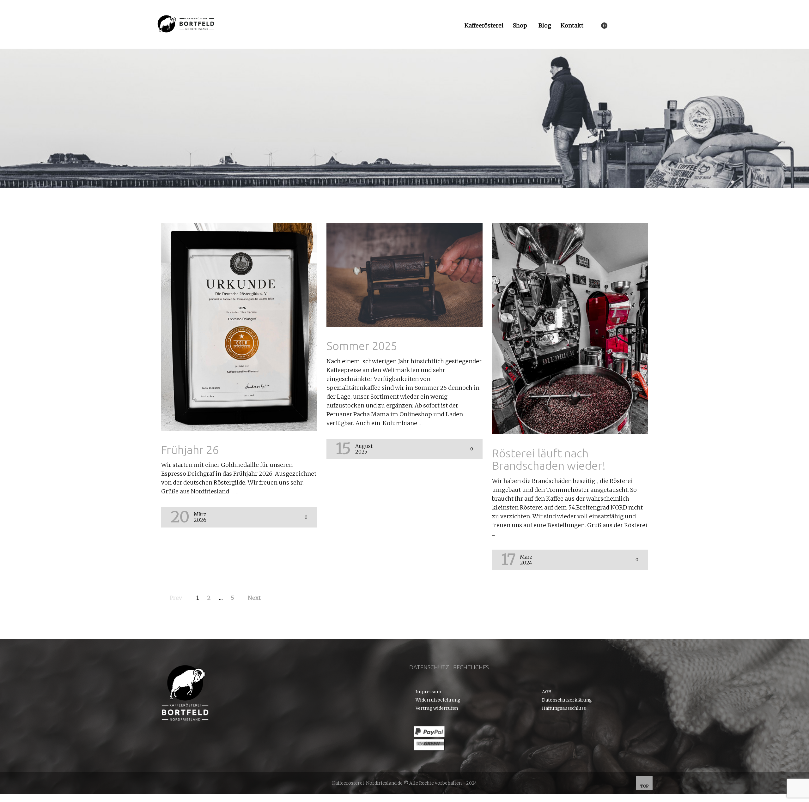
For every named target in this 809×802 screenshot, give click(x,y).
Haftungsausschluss (564, 708)
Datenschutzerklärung (567, 700)
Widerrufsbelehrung (438, 700)
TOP (644, 786)
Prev (176, 597)
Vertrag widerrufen (437, 708)
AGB (546, 692)
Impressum (428, 692)
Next (254, 597)
